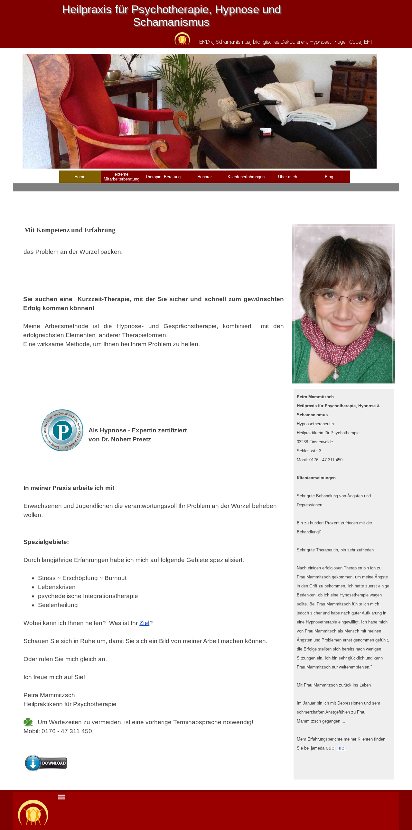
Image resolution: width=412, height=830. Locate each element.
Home (79, 176)
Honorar (204, 176)
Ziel (144, 623)
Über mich (287, 176)
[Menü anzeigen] (61, 797)
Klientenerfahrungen (246, 176)
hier (341, 748)
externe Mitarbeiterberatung (121, 176)
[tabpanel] (153, 247)
